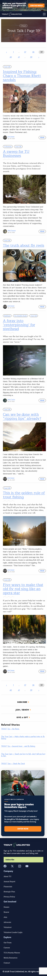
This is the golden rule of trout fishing (24, 495)
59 (31, 57)
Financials (8, 886)
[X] (12, 866)
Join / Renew (22, 710)
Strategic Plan (9, 891)
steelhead (7, 316)
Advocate (7, 922)
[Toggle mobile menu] (35, 14)
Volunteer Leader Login (13, 932)
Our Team (7, 942)
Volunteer (8, 927)
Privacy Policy (9, 896)
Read (42, 137)
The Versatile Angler (20, 316)
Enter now (22, 829)
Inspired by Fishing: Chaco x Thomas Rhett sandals (22, 76)
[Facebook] (5, 866)
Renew (6, 912)
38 (33, 52)
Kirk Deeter (11, 137)
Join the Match (36, 5)
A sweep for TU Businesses (16, 154)
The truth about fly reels (23, 245)
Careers (7, 947)
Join (5, 917)
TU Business (8, 146)
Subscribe (22, 702)
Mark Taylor (11, 399)
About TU (7, 876)
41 (19, 57)
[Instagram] (19, 866)
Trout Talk (7, 67)
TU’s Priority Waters (12, 952)
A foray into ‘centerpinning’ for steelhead (19, 325)
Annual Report (9, 881)
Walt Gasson (12, 230)
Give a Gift (22, 717)
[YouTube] (27, 866)
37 (25, 52)
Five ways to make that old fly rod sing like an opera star (23, 589)
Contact (7, 962)
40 (11, 57)
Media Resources (10, 957)
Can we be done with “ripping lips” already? (22, 416)
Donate (6, 907)
